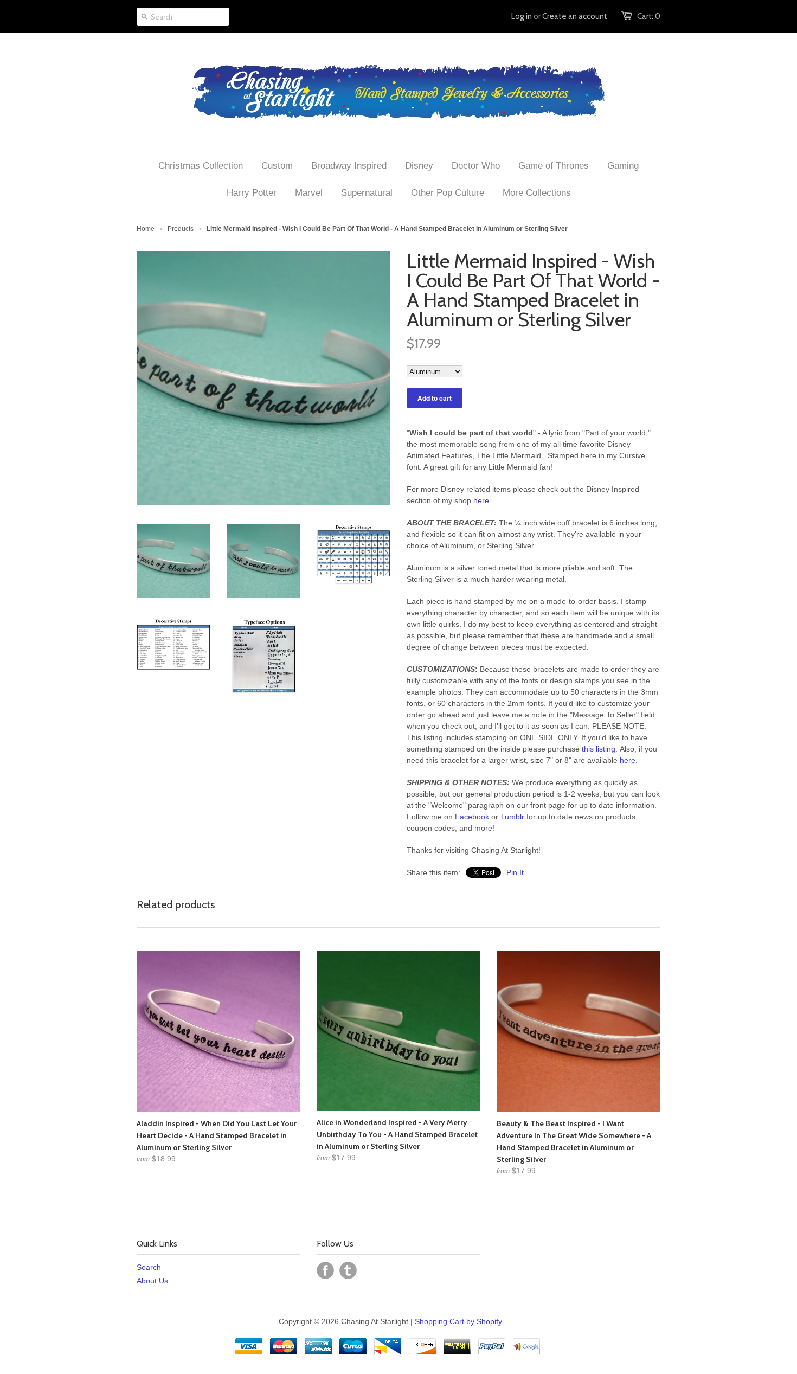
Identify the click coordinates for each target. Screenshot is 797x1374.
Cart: (648, 16)
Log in (521, 16)
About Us (152, 1280)
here (481, 500)
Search (149, 1267)
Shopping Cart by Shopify (458, 1321)
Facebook (472, 816)
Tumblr (512, 816)
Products (181, 229)
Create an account (574, 16)
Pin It (515, 872)
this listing (598, 748)
